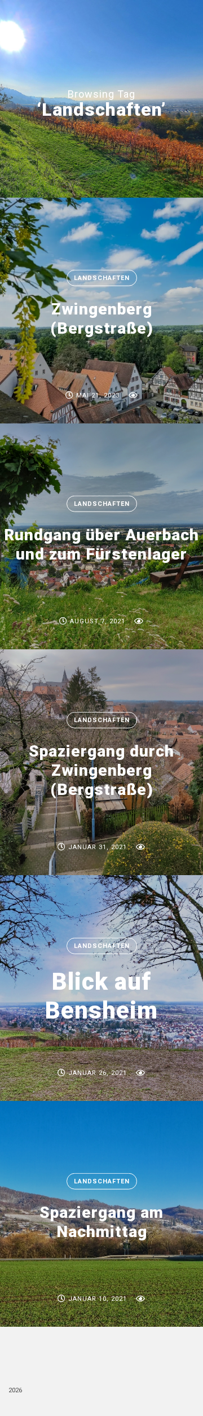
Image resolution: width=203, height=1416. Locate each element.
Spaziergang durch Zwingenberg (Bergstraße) (101, 770)
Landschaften (102, 278)
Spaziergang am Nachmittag (101, 1222)
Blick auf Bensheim (101, 996)
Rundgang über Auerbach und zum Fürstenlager (101, 544)
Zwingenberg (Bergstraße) (101, 319)
